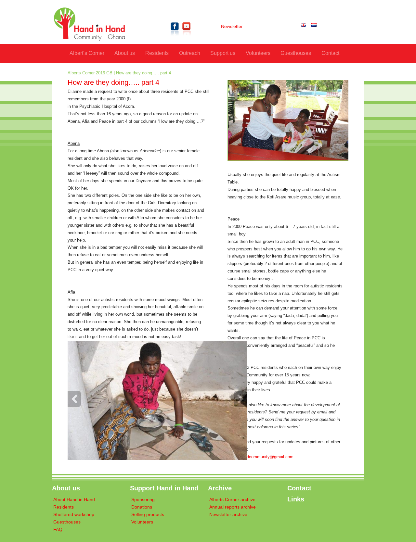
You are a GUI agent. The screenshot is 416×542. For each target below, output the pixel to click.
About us (124, 53)
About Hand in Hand (74, 499)
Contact (330, 53)
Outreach (189, 53)
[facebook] (175, 36)
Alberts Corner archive (232, 499)
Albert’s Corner (87, 53)
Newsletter (232, 26)
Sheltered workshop (73, 514)
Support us (222, 53)
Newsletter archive (228, 514)
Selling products (147, 514)
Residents (157, 53)
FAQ (57, 529)
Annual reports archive (232, 507)
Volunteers (258, 53)
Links (295, 499)
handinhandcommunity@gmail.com (260, 457)
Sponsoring (143, 499)
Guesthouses (295, 53)
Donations (141, 507)
